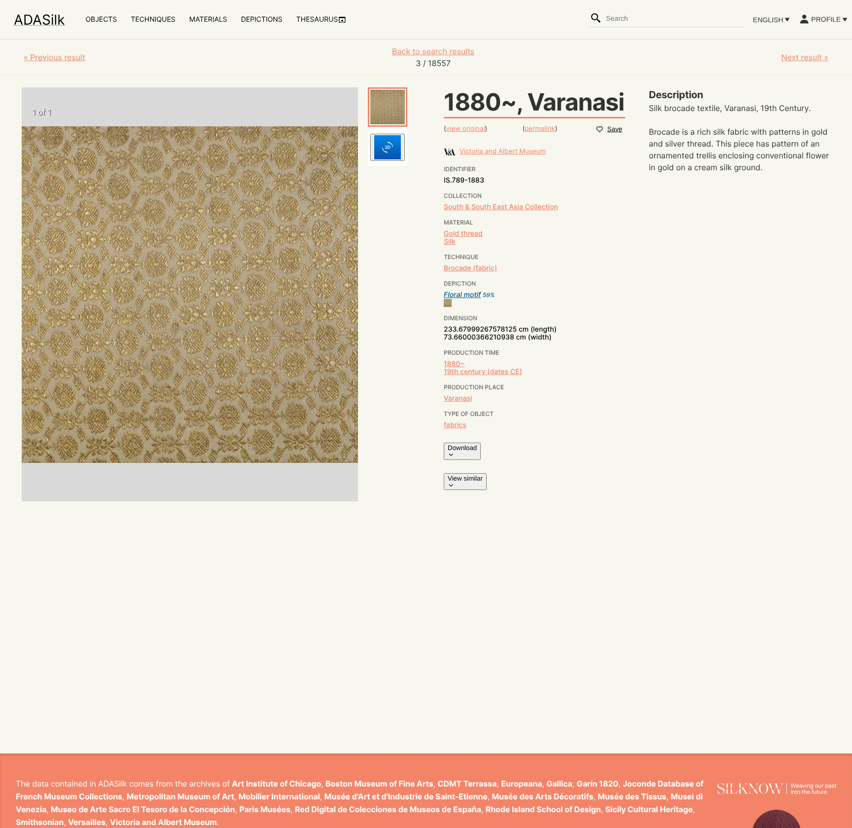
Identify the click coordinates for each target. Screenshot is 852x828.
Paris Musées (264, 809)
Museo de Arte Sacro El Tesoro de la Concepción (143, 809)
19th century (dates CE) (483, 372)
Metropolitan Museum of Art (180, 796)
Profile (826, 19)
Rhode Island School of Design (543, 809)
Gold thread (463, 233)
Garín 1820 (598, 784)
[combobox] (674, 18)
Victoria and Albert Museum (163, 822)
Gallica (559, 784)
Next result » (804, 57)
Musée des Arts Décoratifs (543, 796)
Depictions (262, 19)
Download (462, 448)
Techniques (153, 19)
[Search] (596, 18)
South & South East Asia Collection (501, 207)
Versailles (87, 822)
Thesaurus (317, 19)
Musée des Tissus (632, 796)
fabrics (455, 425)
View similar (465, 478)
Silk (450, 241)
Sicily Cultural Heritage (649, 809)
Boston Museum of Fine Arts (379, 784)
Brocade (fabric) (470, 268)
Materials (208, 19)
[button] (387, 107)
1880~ (454, 364)
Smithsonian (40, 822)
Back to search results (433, 51)
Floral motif (462, 295)
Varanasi (458, 398)
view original (465, 129)
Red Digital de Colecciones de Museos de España (388, 809)
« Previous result (54, 57)
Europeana (521, 784)
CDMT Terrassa (467, 784)
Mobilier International (279, 796)
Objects (101, 19)
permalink (540, 129)
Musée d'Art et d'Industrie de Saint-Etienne (406, 796)
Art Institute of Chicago (276, 784)
